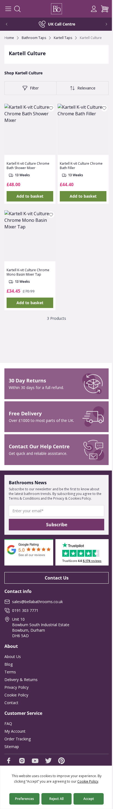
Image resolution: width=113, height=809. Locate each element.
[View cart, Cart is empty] (105, 9)
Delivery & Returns (21, 679)
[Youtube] (35, 760)
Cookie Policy (16, 695)
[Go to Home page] (56, 8)
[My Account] (94, 9)
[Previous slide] (10, 24)
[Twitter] (48, 760)
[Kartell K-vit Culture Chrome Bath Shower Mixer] (29, 129)
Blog (8, 664)
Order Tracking (17, 738)
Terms (10, 671)
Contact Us (57, 578)
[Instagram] (22, 760)
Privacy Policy (16, 687)
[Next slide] (103, 24)
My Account (15, 731)
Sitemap (11, 746)
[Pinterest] (61, 760)
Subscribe (56, 525)
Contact (11, 702)
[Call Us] (83, 9)
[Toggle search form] (17, 9)
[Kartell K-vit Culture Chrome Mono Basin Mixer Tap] (29, 235)
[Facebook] (8, 760)
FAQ (8, 723)
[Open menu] (8, 9)
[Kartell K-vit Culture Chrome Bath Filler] (83, 129)
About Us (12, 656)
